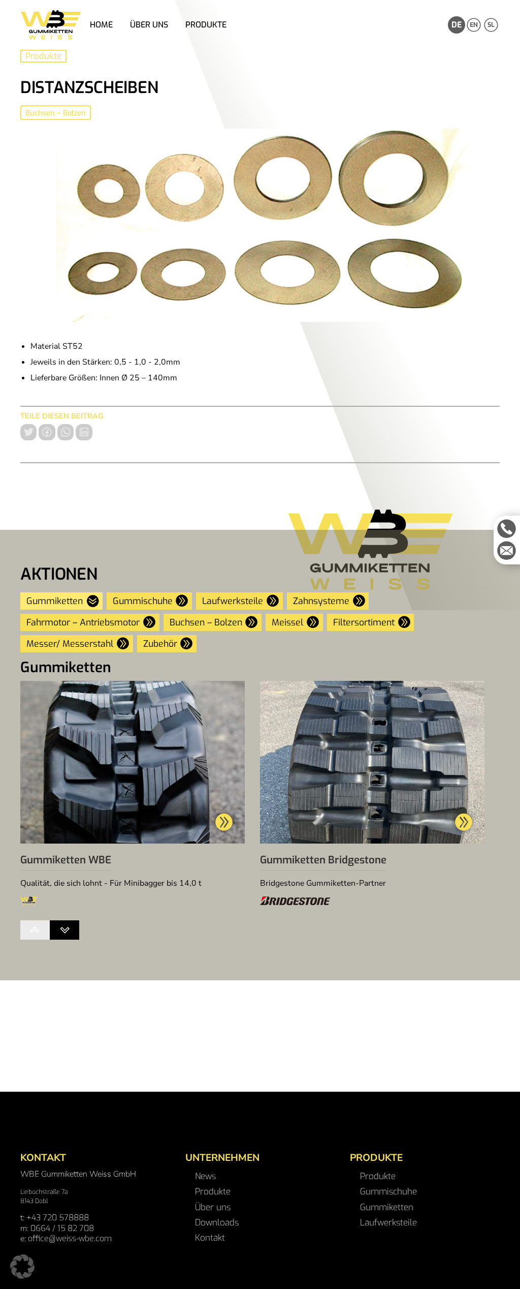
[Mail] (507, 551)
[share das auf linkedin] (84, 432)
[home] (50, 25)
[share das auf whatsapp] (65, 432)
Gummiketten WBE (65, 860)
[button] (22, 1266)
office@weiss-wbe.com (70, 1238)
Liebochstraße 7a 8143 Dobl (44, 1196)
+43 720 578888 (57, 1217)
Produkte (43, 56)
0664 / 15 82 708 (62, 1228)
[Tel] (507, 529)
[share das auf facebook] (47, 432)
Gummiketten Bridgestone (323, 860)
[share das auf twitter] (28, 432)
